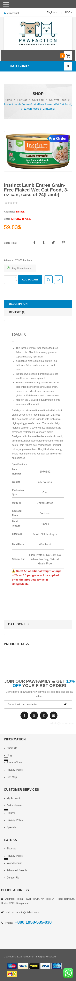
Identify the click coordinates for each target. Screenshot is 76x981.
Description (18, 303)
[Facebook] (24, 715)
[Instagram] (34, 715)
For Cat (22, 99)
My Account (13, 13)
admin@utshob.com (53, 715)
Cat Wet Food (57, 99)
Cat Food (38, 99)
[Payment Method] (12, 966)
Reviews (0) (17, 312)
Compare (51, 279)
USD (67, 12)
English (51, 12)
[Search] (68, 66)
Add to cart (30, 279)
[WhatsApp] (44, 715)
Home (8, 99)
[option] (38, 151)
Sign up (65, 704)
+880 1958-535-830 (33, 922)
